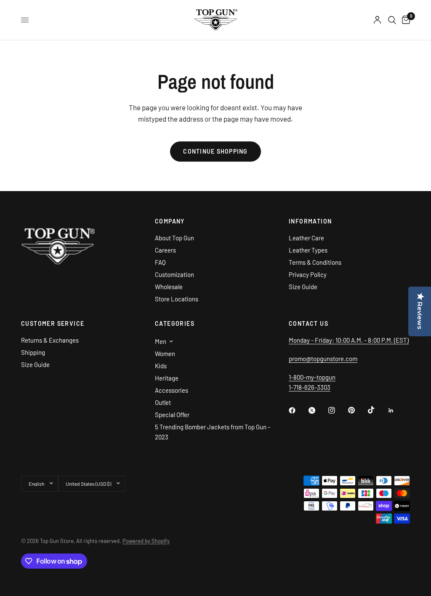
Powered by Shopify (146, 540)
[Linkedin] (397, 410)
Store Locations (176, 299)
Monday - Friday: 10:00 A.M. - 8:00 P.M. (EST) (349, 340)
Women (165, 353)
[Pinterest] (357, 410)
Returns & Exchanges (50, 340)
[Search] (392, 20)
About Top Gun (174, 238)
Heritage (166, 378)
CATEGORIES (174, 324)
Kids (161, 366)
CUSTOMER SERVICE (52, 324)
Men (160, 341)
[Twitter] (318, 410)
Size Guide (303, 286)
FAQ (160, 262)
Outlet (163, 402)
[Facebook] (298, 410)
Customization (174, 274)
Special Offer (172, 414)
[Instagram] (337, 410)
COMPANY (170, 221)
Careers (165, 250)
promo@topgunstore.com (323, 358)
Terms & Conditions (315, 262)
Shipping (33, 352)
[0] (404, 20)
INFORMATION (310, 221)
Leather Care (306, 238)
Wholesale (169, 286)
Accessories (171, 390)
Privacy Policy (308, 274)
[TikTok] (377, 410)
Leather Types (308, 250)
